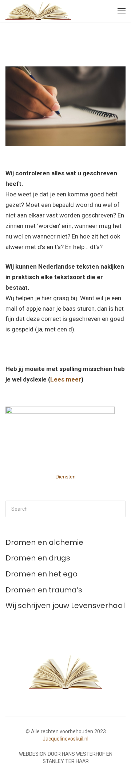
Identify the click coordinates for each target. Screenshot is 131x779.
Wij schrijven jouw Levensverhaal (65, 605)
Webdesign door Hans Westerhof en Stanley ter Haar (65, 757)
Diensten (65, 477)
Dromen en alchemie (44, 542)
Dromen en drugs (37, 558)
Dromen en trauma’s (43, 590)
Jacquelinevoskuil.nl (65, 739)
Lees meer (65, 379)
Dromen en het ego (41, 574)
